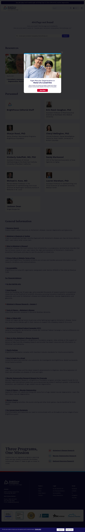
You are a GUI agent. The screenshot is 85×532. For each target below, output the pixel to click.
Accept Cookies (69, 529)
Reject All (61, 529)
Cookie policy (38, 529)
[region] (42, 530)
